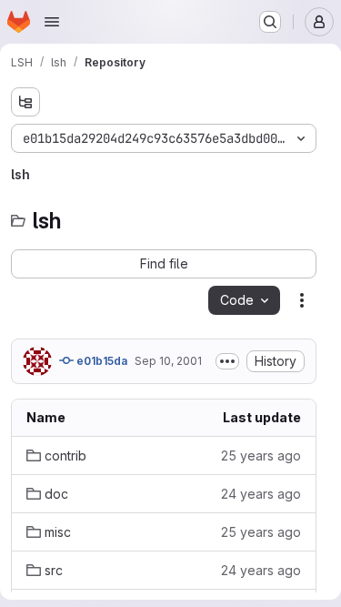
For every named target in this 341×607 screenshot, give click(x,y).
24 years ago (261, 493)
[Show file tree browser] (25, 101)
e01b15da (100, 361)
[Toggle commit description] (227, 361)
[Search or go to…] (270, 22)
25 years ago (261, 455)
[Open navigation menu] (51, 21)
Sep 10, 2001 (168, 361)
